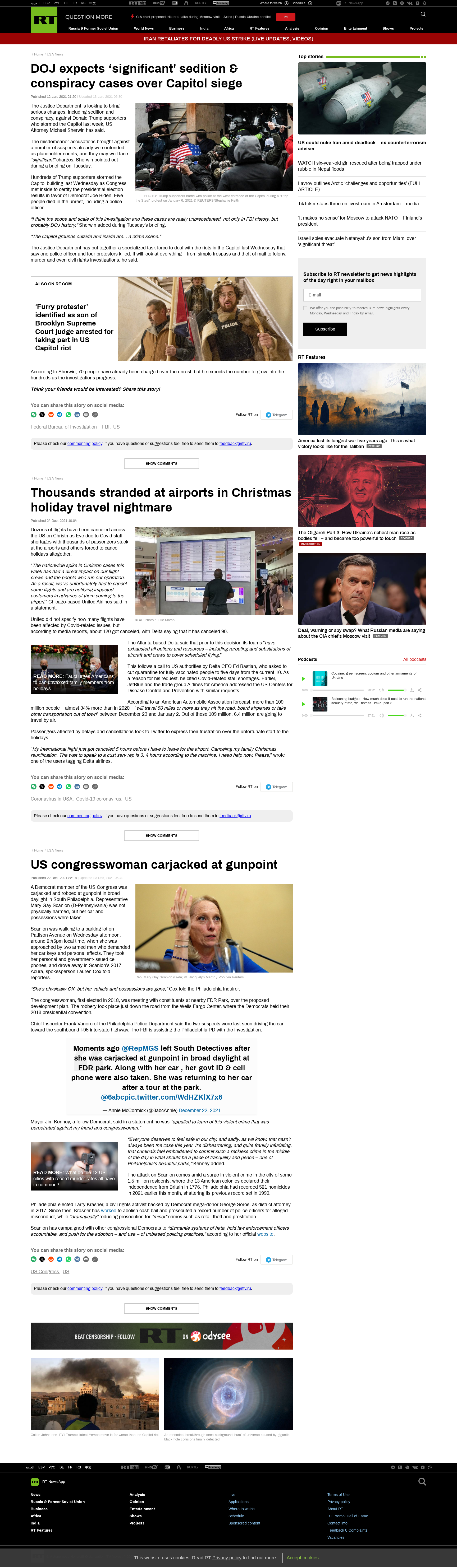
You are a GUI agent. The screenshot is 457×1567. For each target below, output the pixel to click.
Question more (88, 17)
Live (232, 1495)
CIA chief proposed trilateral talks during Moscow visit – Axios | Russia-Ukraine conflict (203, 17)
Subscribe (325, 329)
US (116, 427)
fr (70, 1467)
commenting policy (84, 443)
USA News (55, 54)
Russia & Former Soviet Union (93, 28)
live (286, 17)
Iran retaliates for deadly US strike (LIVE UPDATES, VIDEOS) (228, 38)
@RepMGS (140, 1048)
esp (41, 1467)
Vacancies (335, 1538)
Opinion (321, 28)
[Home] (44, 20)
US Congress (45, 1271)
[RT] (138, 3)
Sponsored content (244, 1523)
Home (38, 54)
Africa (229, 28)
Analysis (292, 28)
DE (66, 3)
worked (108, 1210)
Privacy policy (338, 1502)
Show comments (161, 464)
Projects (416, 28)
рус (52, 1467)
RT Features (259, 28)
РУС (57, 3)
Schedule (236, 1516)
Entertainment (355, 28)
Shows (388, 28)
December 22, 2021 (200, 1110)
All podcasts (414, 659)
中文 (92, 3)
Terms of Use (338, 1495)
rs (78, 1467)
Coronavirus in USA (51, 799)
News (35, 1495)
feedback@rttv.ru (235, 443)
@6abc (112, 1097)
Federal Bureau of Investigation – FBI (70, 427)
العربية (35, 3)
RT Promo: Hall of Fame (347, 1516)
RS (83, 3)
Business (176, 28)
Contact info (337, 1523)
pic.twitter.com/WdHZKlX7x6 (173, 1097)
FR (75, 3)
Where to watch (242, 1509)
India (204, 28)
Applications (239, 1502)
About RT (335, 1509)
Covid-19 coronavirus (98, 799)
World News (144, 28)
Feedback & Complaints (347, 1530)
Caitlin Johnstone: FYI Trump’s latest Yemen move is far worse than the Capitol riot (95, 1435)
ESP (46, 3)
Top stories (310, 56)
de (62, 1467)
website (265, 1234)
